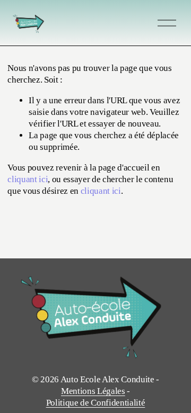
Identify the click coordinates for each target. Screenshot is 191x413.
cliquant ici (27, 179)
